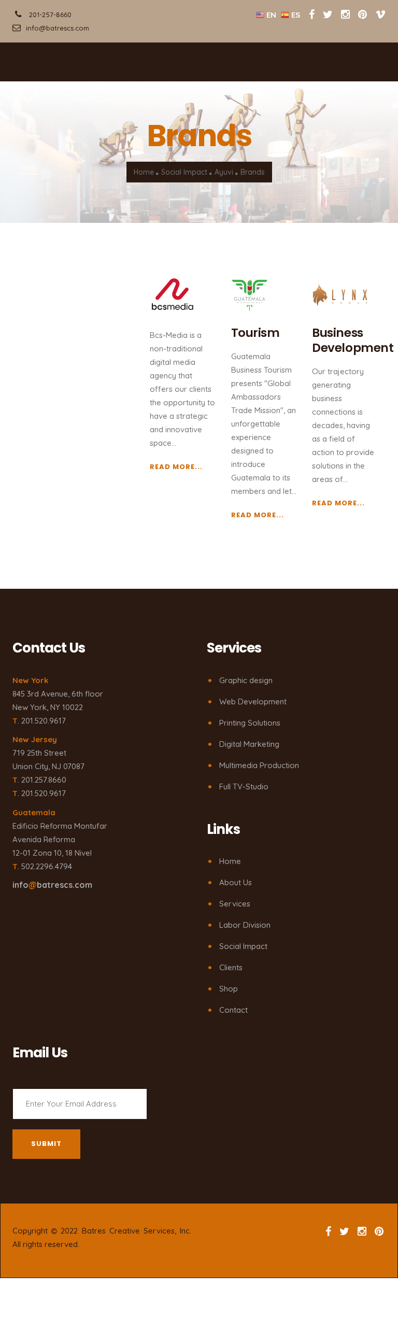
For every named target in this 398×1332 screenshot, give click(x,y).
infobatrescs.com (52, 885)
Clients (231, 967)
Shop (228, 989)
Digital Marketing (249, 744)
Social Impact (184, 172)
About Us (235, 882)
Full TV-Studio (243, 786)
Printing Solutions (249, 723)
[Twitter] (329, 14)
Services (234, 904)
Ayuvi (224, 172)
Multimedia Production (259, 765)
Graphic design (246, 680)
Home (144, 172)
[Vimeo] (380, 14)
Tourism (255, 332)
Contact (233, 1010)
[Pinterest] (362, 14)
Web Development (253, 701)
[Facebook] (312, 14)
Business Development (352, 340)
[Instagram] (345, 14)
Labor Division (245, 925)
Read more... (176, 467)
